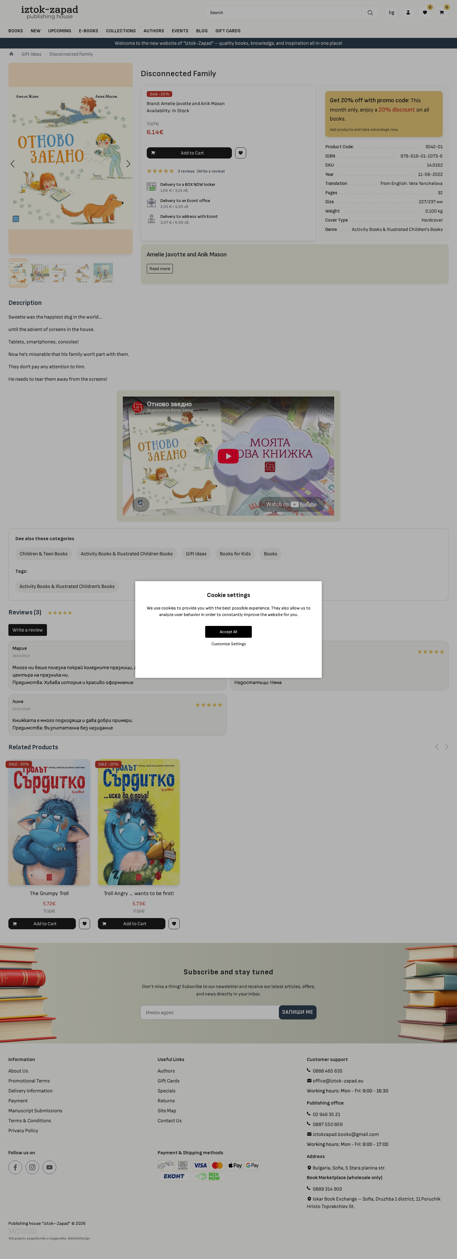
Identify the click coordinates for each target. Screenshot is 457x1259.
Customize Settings (228, 643)
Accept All (228, 631)
